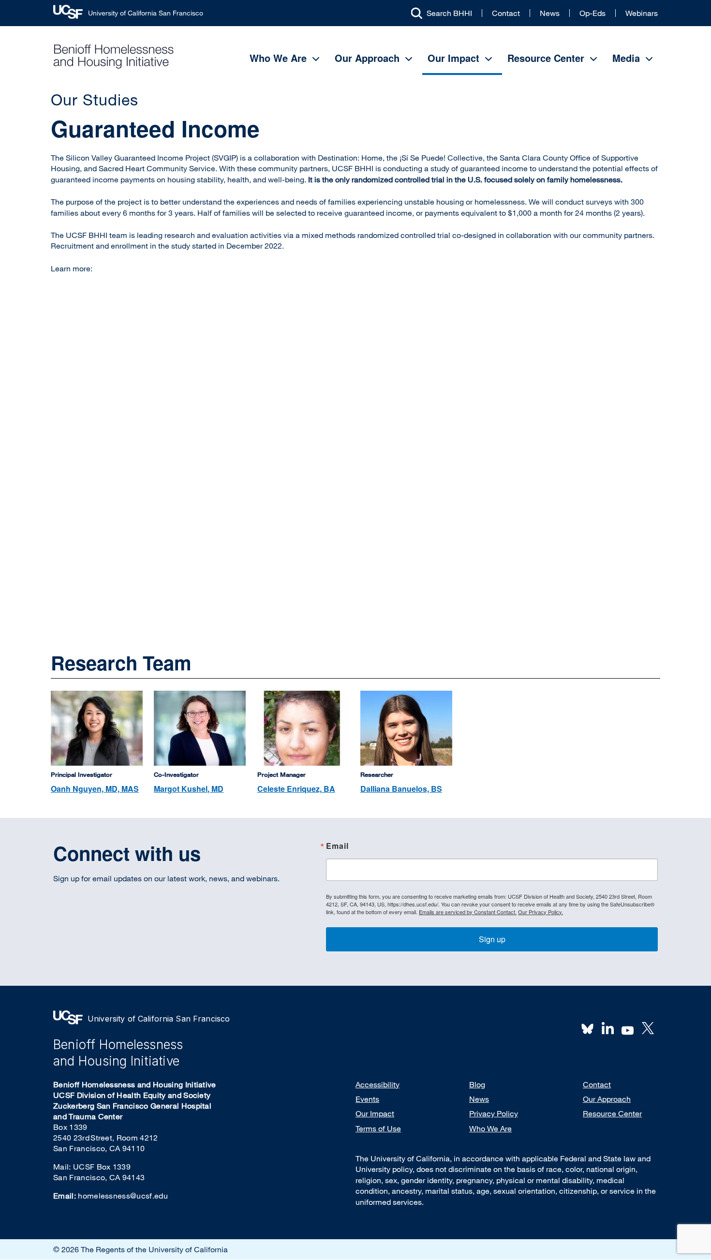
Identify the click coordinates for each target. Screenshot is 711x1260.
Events (367, 1099)
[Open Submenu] (316, 59)
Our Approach (367, 58)
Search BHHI (449, 13)
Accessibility (378, 1084)
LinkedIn (607, 1028)
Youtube (628, 1029)
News (550, 13)
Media (626, 58)
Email (337, 846)
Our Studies (94, 99)
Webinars (641, 13)
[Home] (113, 56)
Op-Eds (592, 13)
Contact (506, 13)
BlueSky (587, 1028)
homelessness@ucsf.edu (123, 1196)
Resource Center (545, 58)
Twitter (647, 1028)
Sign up (492, 939)
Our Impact (453, 58)
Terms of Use (378, 1128)
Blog (477, 1084)
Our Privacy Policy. (540, 912)
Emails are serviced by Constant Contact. (468, 912)
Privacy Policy (493, 1113)
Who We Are (278, 58)
